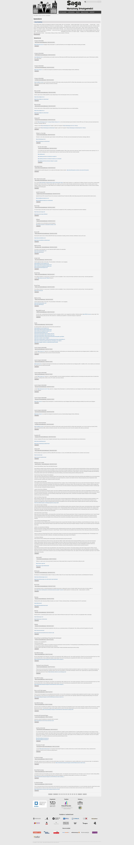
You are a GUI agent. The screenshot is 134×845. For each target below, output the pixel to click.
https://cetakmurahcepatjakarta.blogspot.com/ (42, 266)
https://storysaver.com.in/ (39, 44)
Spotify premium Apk (40, 728)
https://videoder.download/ (39, 630)
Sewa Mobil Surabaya (38, 652)
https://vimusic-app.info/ (40, 563)
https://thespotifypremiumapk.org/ (42, 738)
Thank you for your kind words (42, 665)
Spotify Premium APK (40, 192)
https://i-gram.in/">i (41, 351)
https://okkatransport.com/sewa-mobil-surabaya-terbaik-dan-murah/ (47, 789)
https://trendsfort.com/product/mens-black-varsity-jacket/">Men (51, 182)
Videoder (36, 624)
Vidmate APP (37, 118)
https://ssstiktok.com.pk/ (38, 82)
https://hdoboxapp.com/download (40, 619)
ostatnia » (84, 794)
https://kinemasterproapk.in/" (45, 748)
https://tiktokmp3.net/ (38, 57)
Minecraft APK (37, 91)
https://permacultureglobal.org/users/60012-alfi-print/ (44, 333)
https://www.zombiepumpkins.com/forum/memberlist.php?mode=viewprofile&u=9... (49, 339)
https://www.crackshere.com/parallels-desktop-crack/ (46, 224)
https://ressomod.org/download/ (40, 457)
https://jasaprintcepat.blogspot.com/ (41, 267)
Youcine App (36, 205)
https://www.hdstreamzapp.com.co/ (40, 577)
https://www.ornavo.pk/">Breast (43, 278)
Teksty (78, 12)
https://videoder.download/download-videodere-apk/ (44, 632)
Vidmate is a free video (41, 133)
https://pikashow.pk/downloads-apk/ (41, 605)
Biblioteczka (84, 12)
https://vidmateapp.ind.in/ (41, 139)
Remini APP (36, 232)
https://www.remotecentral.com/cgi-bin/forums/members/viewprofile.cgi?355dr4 (49, 336)
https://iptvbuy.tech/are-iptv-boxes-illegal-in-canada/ (47, 160)
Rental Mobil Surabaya (39, 770)
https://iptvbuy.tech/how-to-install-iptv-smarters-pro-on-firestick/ (49, 158)
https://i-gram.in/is (37, 363)
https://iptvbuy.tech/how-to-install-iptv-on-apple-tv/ (47, 156)
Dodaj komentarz (37, 34)
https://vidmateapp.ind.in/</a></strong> (70, 125)
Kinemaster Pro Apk (40, 745)
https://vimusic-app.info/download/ (42, 565)
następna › (80, 794)
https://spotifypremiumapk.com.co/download (44, 200)
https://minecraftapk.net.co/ (39, 96)
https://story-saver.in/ (38, 401)
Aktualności (62, 12)
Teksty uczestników (42, 15)
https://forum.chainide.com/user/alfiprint (41, 337)
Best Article (36, 584)
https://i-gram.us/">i (41, 376)
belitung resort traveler (39, 462)
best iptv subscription (42, 146)
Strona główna (36, 15)
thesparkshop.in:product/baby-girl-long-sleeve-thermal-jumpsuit (47, 638)
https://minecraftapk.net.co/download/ (41, 99)
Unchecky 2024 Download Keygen (41, 715)
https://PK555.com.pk (87, 314)
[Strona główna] (45, 13)
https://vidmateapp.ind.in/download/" (48, 127)
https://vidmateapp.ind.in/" (46, 125)
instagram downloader (39, 40)
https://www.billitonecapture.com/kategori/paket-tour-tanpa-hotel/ (46, 502)
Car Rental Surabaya (38, 757)
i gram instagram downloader (40, 347)
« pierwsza (50, 794)
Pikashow (36, 597)
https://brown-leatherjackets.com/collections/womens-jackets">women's (50, 589)
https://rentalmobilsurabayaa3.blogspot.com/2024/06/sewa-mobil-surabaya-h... (49, 659)
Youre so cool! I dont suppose (40, 690)
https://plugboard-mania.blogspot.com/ (41, 263)
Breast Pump (37, 272)
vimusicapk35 (39, 557)
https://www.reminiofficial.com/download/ (42, 240)
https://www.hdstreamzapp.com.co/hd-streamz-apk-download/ (46, 579)
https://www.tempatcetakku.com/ (40, 250)
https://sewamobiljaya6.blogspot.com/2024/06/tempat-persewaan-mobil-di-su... (49, 696)
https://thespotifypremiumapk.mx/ (42, 739)
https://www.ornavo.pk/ (38, 290)
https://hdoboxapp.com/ (38, 616)
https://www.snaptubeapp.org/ (40, 441)
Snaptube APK (37, 435)
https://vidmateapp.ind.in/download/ (42, 141)
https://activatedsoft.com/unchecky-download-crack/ (44, 720)
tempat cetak (37, 258)
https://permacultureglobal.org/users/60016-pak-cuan (44, 335)
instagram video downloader (40, 422)
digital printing (37, 245)
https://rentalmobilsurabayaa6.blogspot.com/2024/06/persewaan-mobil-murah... (71, 762)
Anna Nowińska (38, 22)
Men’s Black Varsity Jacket (39, 178)
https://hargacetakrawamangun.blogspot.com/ (43, 264)
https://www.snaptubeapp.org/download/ (41, 443)
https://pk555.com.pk (40, 310)
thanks (35, 323)
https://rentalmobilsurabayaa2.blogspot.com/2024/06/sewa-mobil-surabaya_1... (50, 776)
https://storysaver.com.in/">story (44, 388)
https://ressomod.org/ (38, 454)
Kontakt (92, 12)
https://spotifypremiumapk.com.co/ (42, 198)
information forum (38, 166)
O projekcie (71, 12)
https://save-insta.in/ (38, 69)
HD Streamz (36, 571)
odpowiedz (36, 71)
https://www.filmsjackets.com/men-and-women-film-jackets (78, 170)
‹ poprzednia (56, 794)
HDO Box (36, 610)
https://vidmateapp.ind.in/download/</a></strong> (76, 127)
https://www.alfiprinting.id (39, 252)
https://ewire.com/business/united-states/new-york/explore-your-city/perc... (48, 340)
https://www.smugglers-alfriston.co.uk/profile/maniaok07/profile (46, 342)
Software (38, 219)
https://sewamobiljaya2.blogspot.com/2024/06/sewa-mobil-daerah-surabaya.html (58, 709)
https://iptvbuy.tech (41, 154)
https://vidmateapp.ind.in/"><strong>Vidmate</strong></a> (49, 121)
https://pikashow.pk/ (38, 603)
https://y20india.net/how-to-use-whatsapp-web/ (57, 671)
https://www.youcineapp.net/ (39, 211)
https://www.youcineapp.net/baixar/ (40, 214)
